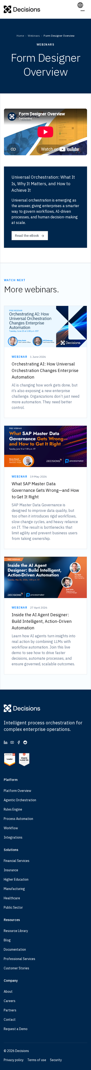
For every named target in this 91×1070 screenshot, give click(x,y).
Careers (9, 1001)
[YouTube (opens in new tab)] (12, 742)
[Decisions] (22, 9)
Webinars (34, 35)
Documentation (15, 949)
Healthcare (12, 898)
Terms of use (36, 1060)
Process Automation (18, 819)
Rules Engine (13, 809)
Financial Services (16, 861)
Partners (10, 1010)
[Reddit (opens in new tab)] (25, 742)
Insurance (11, 870)
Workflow (11, 828)
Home (20, 35)
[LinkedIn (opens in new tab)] (5, 742)
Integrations (13, 837)
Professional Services (19, 959)
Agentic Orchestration (20, 800)
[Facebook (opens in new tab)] (19, 742)
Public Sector (13, 907)
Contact (10, 1019)
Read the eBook (27, 236)
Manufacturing (14, 889)
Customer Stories (16, 968)
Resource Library (16, 931)
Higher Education (16, 879)
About (8, 991)
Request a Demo (16, 1029)
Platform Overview (17, 791)
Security (56, 1060)
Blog (7, 940)
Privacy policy (14, 1060)
